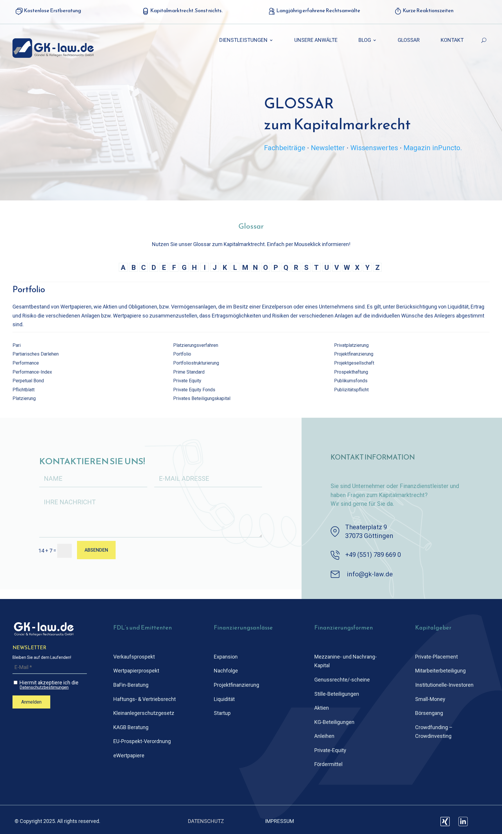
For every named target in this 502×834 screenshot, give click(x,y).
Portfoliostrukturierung (196, 363)
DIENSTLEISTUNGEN (243, 40)
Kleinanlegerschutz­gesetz (143, 713)
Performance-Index (32, 372)
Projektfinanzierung (353, 354)
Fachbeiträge (284, 148)
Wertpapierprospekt (136, 671)
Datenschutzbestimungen (44, 687)
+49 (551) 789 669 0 (373, 554)
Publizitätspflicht (351, 389)
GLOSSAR (409, 40)
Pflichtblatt (23, 389)
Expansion (226, 657)
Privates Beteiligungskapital (201, 398)
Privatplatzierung (351, 345)
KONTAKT (452, 40)
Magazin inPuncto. (433, 148)
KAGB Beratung (130, 727)
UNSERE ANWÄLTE (316, 40)
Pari (16, 345)
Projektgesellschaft (354, 363)
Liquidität (224, 699)
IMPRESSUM (279, 821)
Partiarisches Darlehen (35, 354)
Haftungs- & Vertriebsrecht (144, 699)
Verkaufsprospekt (134, 657)
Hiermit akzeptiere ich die (48, 685)
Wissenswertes (374, 148)
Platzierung (24, 398)
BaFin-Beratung (130, 685)
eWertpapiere (128, 755)
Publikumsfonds (350, 380)
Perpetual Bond (28, 380)
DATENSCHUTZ (206, 821)
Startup (222, 713)
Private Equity (187, 380)
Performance (25, 363)
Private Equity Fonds (194, 389)
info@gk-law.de (370, 574)
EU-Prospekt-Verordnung (142, 741)
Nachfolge (226, 671)
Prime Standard (189, 372)
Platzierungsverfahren (195, 345)
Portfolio (182, 354)
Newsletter (328, 148)
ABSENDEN (96, 550)
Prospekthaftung (351, 372)
